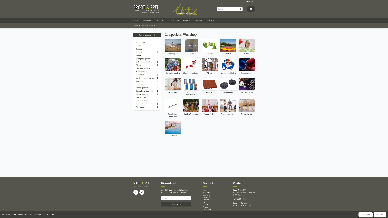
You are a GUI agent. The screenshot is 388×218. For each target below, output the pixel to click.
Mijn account (250, 1)
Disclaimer (207, 209)
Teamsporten (209, 114)
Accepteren (365, 214)
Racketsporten (247, 92)
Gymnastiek (172, 92)
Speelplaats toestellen (172, 115)
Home (135, 20)
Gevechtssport (247, 73)
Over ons (198, 20)
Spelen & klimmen (191, 114)
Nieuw (138, 46)
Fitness (209, 73)
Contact (210, 20)
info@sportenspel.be (241, 203)
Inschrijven (176, 204)
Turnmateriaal (246, 114)
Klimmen (209, 92)
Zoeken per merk (146, 35)
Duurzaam (139, 49)
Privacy (206, 207)
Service (186, 20)
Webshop (146, 20)
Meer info (380, 214)
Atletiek (228, 54)
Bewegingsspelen (173, 73)
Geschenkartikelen (228, 73)
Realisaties (173, 20)
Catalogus (159, 20)
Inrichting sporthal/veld (191, 93)
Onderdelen (228, 92)
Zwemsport (172, 136)
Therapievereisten (228, 114)
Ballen (246, 54)
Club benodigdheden (191, 73)
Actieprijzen (140, 42)
